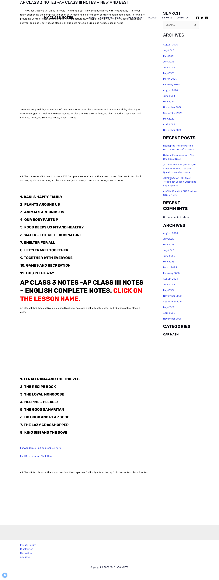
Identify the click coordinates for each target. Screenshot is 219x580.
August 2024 (170, 90)
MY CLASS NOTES (58, 17)
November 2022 (172, 107)
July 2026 (168, 50)
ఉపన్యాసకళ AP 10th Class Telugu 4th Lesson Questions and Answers (179, 181)
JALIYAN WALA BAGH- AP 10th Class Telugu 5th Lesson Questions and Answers (179, 168)
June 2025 (169, 67)
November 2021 (172, 130)
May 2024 (168, 101)
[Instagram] (206, 17)
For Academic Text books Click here (40, 447)
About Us (25, 556)
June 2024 (169, 95)
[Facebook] (197, 17)
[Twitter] (202, 17)
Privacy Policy (28, 544)
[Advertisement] (92, 150)
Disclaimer (26, 548)
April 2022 (169, 124)
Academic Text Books (111, 18)
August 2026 (170, 44)
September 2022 (172, 112)
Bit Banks (167, 18)
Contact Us (182, 18)
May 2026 (168, 55)
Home (92, 18)
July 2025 (168, 61)
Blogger (152, 18)
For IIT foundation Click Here (36, 456)
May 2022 (168, 118)
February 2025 (171, 84)
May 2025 (168, 73)
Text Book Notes (135, 18)
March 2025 (170, 78)
